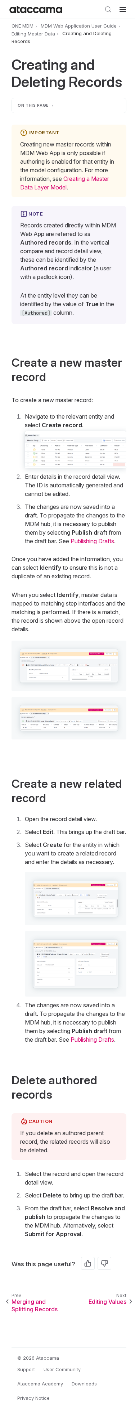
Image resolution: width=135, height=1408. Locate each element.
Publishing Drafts (92, 541)
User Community (62, 1369)
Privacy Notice (33, 1398)
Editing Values (107, 1301)
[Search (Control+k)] (108, 9)
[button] (69, 666)
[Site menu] (122, 9)
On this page (33, 105)
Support (26, 1369)
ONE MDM (22, 26)
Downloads (84, 1384)
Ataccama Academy (40, 1384)
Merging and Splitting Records (35, 1305)
